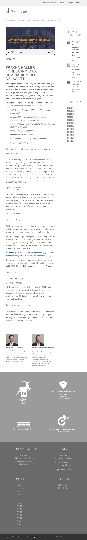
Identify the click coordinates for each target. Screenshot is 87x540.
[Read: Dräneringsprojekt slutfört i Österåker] (69, 82)
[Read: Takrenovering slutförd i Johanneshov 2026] (69, 65)
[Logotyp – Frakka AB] (17, 11)
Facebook (64, 485)
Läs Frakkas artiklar (14, 283)
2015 (69, 141)
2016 (69, 138)
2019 (69, 129)
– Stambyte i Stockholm (24, 458)
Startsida (12, 20)
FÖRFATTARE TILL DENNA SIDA (15, 347)
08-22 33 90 (13, 266)
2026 (69, 108)
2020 (69, 126)
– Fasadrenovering (24, 461)
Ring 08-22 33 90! (73, 3)
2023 (69, 117)
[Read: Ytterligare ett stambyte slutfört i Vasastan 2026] (69, 43)
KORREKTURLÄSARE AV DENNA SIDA (43, 347)
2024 (69, 114)
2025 (69, 111)
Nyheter (28, 20)
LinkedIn (64, 488)
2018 (69, 132)
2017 (69, 135)
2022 (69, 120)
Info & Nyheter (20, 20)
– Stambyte (24, 455)
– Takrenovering (24, 464)
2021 (69, 123)
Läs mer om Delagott (15, 278)
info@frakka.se (28, 266)
